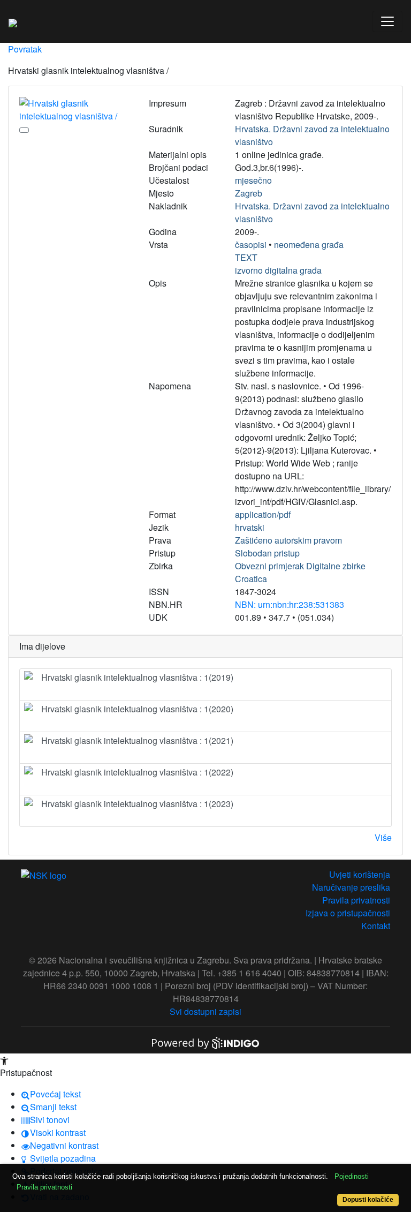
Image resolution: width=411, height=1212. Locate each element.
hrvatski (249, 527)
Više (383, 837)
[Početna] (13, 21)
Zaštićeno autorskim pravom (288, 540)
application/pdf (263, 514)
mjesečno (253, 180)
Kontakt (375, 926)
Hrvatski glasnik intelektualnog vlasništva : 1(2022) (137, 772)
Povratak (25, 49)
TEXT (246, 257)
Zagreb (248, 193)
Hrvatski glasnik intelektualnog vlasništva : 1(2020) (137, 709)
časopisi (251, 244)
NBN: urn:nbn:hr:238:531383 (289, 604)
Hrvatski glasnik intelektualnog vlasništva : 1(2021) (137, 740)
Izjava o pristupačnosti (348, 913)
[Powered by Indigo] (205, 1042)
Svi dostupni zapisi (205, 1011)
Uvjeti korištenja (359, 874)
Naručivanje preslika (351, 887)
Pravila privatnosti (356, 900)
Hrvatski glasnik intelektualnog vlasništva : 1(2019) (137, 677)
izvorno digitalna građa (278, 270)
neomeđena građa (309, 244)
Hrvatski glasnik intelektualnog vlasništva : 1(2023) (137, 803)
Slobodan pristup (267, 553)
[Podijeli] (24, 130)
